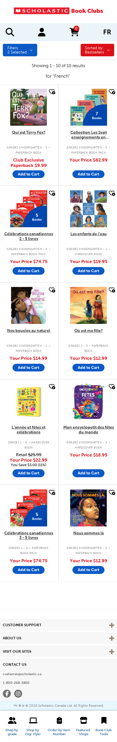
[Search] (10, 32)
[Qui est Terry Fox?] (28, 107)
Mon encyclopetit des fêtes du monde (88, 429)
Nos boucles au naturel (28, 330)
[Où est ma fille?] (88, 305)
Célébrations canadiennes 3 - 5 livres (28, 535)
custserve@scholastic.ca (22, 674)
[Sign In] (41, 32)
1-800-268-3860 (16, 683)
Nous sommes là (88, 533)
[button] (12, 726)
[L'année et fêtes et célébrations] (28, 402)
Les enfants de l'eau (88, 234)
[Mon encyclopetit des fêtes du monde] (88, 402)
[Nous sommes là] (88, 507)
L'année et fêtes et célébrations (28, 429)
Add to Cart (28, 174)
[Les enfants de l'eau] (88, 208)
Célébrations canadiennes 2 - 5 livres (28, 236)
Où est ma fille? (88, 330)
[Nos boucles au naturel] (28, 305)
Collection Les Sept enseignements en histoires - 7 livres (88, 135)
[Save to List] (51, 92)
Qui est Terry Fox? (28, 132)
